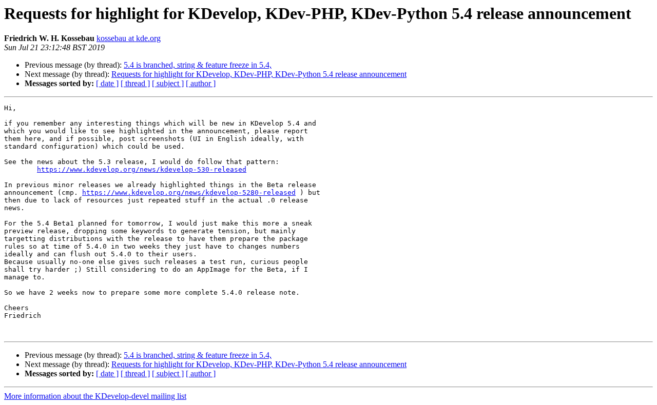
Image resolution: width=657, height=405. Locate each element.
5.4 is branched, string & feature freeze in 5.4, (198, 64)
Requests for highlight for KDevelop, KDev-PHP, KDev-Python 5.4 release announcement (259, 74)
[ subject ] (168, 83)
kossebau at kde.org (128, 38)
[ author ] (201, 83)
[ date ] (107, 83)
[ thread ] (135, 83)
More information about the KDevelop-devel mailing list (95, 396)
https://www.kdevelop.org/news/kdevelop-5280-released (189, 192)
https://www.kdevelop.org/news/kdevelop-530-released (141, 169)
